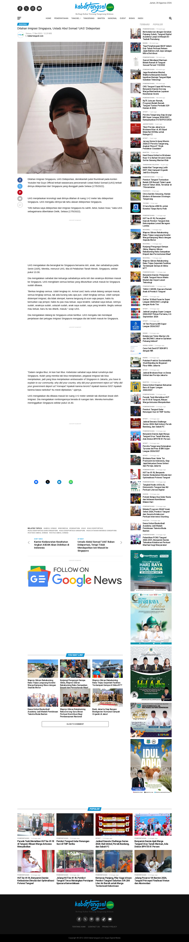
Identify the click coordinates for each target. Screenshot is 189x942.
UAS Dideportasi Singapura (72, 567)
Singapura (75, 564)
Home (48, 54)
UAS (84, 564)
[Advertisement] (94, 18)
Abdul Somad (51, 564)
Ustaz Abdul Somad (59, 569)
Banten (101, 54)
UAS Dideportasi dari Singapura (43, 567)
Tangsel (75, 54)
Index (140, 54)
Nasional (112, 54)
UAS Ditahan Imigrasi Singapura (102, 567)
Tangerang (88, 54)
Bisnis (132, 54)
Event (123, 54)
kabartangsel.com (35, 72)
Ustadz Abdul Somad (38, 569)
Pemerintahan (61, 54)
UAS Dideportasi (95, 564)
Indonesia (63, 564)
